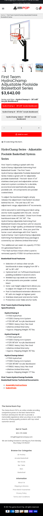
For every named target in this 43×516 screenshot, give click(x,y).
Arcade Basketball (21, 458)
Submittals (11, 388)
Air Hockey (21, 455)
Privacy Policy (21, 493)
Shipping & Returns (21, 486)
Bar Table (21, 465)
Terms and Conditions (21, 497)
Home (3, 15)
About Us (21, 483)
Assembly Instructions (16, 385)
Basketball (21, 472)
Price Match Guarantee (21, 490)
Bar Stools (21, 462)
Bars (21, 469)
